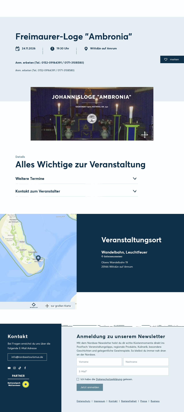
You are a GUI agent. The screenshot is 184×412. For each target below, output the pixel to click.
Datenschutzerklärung (109, 379)
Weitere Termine (29, 178)
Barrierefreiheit (129, 401)
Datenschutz (83, 401)
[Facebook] (25, 368)
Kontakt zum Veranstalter (37, 191)
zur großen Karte (61, 305)
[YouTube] (9, 368)
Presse (143, 401)
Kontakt (113, 401)
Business (155, 401)
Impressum (99, 401)
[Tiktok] (19, 368)
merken (169, 60)
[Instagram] (14, 368)
